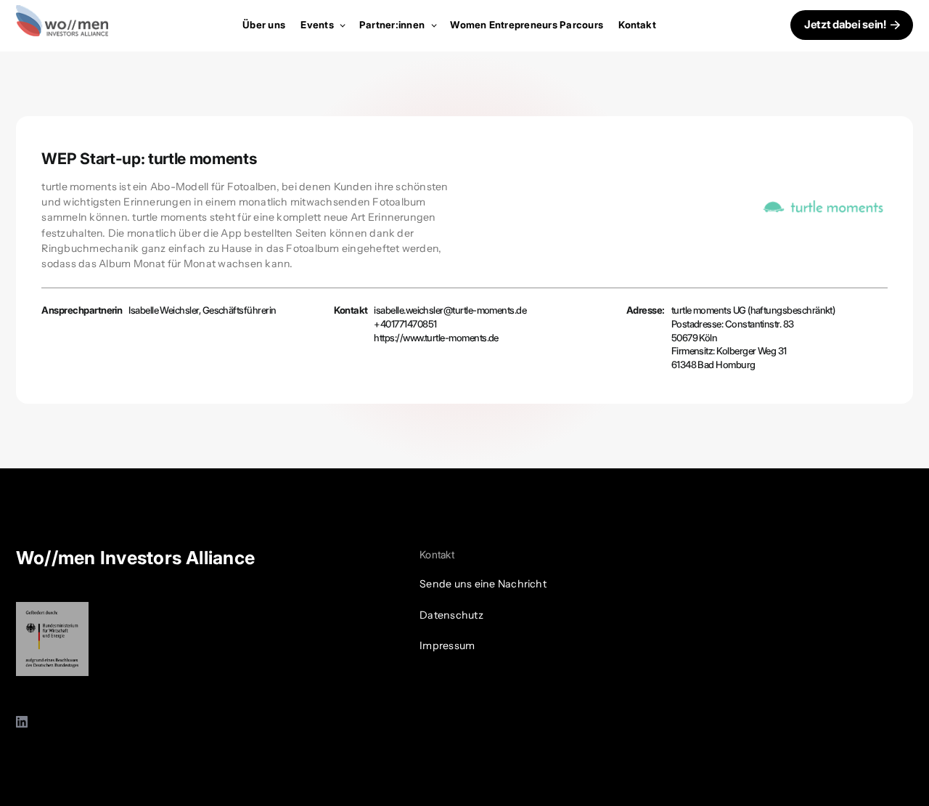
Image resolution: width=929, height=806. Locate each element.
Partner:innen (393, 24)
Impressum (447, 645)
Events (318, 24)
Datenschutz (451, 615)
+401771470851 (405, 324)
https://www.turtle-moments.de (436, 337)
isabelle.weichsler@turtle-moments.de (450, 310)
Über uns (263, 24)
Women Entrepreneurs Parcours (526, 24)
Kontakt (637, 24)
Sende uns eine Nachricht (483, 583)
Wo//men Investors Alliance (135, 558)
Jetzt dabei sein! (845, 24)
